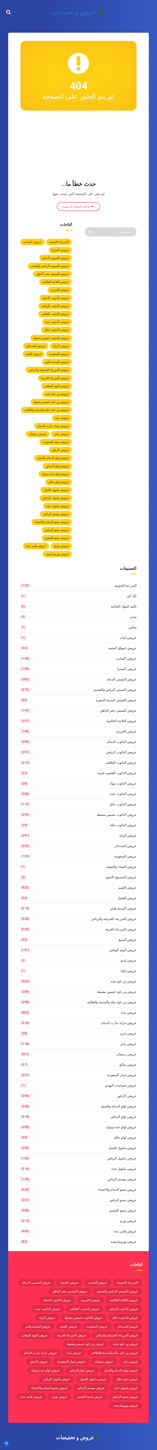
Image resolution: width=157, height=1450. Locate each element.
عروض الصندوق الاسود (121, 877)
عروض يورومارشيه (57, 554)
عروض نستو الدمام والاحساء (52, 522)
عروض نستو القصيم (57, 538)
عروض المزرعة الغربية (55, 378)
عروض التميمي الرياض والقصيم (50, 266)
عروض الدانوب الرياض (55, 306)
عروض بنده (62, 418)
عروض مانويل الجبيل (56, 490)
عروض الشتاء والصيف (121, 866)
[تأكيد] (91, 231)
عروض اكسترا (60, 250)
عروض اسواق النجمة (122, 648)
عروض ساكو (128, 1064)
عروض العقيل (127, 898)
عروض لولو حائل (58, 482)
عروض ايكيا (129, 971)
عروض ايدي (128, 960)
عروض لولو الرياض (57, 466)
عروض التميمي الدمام (55, 258)
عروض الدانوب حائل (56, 330)
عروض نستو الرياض (57, 530)
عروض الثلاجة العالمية (55, 282)
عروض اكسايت (32, 242)
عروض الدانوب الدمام (56, 298)
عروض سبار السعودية (56, 442)
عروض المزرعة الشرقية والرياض (49, 370)
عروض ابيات (128, 637)
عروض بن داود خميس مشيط (51, 402)
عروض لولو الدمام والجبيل (53, 458)
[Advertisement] (78, 146)
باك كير (132, 596)
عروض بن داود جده (57, 394)
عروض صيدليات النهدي (121, 1085)
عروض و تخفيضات (75, 12)
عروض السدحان (35, 346)
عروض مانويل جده (57, 506)
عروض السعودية (59, 354)
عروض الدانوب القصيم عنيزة (117, 773)
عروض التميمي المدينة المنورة (116, 700)
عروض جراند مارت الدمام (53, 426)
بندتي (133, 616)
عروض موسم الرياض (56, 514)
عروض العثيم (33, 354)
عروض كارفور (60, 450)
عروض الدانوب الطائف (55, 314)
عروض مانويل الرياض (56, 498)
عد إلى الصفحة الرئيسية (76, 206)
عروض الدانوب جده (57, 322)
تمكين (133, 627)
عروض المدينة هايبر (57, 362)
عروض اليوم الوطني (56, 386)
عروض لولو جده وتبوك (55, 474)
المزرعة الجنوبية (59, 242)
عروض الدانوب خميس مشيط (51, 338)
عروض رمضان (37, 434)
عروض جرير (128, 1033)
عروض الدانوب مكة (123, 825)
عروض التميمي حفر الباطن (52, 274)
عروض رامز (61, 434)
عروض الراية (61, 346)
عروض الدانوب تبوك (123, 783)
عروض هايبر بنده (36, 546)
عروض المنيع (128, 939)
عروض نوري (61, 546)
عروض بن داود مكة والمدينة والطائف (46, 410)
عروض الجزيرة (60, 290)
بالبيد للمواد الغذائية (124, 606)
